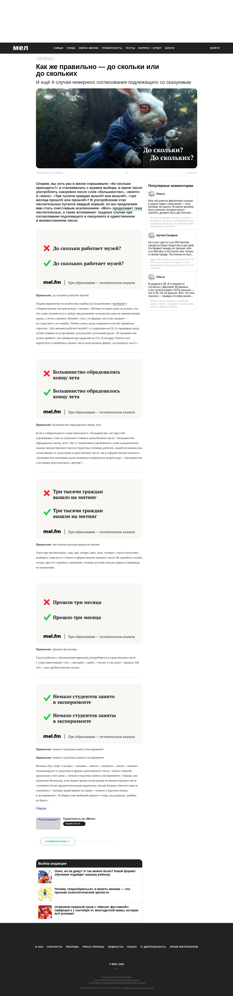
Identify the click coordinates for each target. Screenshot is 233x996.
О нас (39, 946)
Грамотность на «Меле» (79, 818)
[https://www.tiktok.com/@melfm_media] (116, 934)
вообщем (118, 303)
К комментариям (57, 841)
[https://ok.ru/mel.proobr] (135, 934)
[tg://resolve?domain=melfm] (88, 934)
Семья (58, 48)
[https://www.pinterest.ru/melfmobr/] (126, 934)
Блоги (169, 48)
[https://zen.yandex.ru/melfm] (97, 934)
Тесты (130, 48)
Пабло (132, 946)
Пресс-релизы (93, 946)
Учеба (71, 48)
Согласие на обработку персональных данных (117, 980)
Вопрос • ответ (150, 48)
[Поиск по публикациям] (203, 48)
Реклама (72, 946)
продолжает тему (127, 208)
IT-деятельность (153, 946)
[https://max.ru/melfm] (144, 934)
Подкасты (115, 946)
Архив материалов (184, 946)
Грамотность (112, 48)
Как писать (45, 59)
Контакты (54, 946)
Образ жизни (88, 48)
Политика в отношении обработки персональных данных (117, 983)
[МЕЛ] (20, 48)
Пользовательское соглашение (116, 977)
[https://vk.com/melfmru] (107, 934)
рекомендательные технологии (138, 988)
